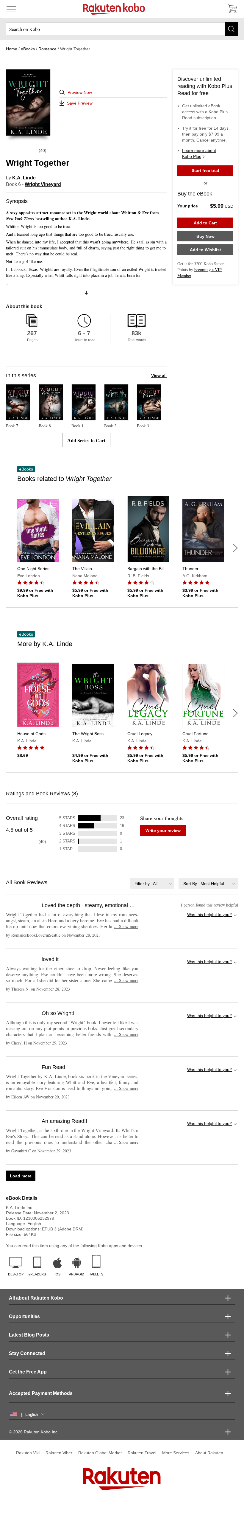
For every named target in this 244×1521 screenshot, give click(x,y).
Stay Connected (27, 1353)
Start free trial (205, 170)
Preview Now (80, 92)
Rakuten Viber (59, 1452)
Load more (21, 1176)
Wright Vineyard (43, 184)
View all (159, 375)
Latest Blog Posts (29, 1334)
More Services (175, 1452)
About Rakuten (209, 1452)
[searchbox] (122, 29)
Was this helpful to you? (209, 914)
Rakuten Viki (28, 1452)
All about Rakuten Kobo (36, 1297)
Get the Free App (28, 1371)
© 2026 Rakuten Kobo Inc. (34, 1432)
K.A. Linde (24, 177)
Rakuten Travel (142, 1452)
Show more (126, 926)
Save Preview (80, 103)
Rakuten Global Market (100, 1452)
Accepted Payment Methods (41, 1393)
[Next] (235, 548)
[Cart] (232, 9)
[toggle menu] (11, 9)
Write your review (163, 830)
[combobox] (152, 883)
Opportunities (24, 1316)
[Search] (231, 29)
